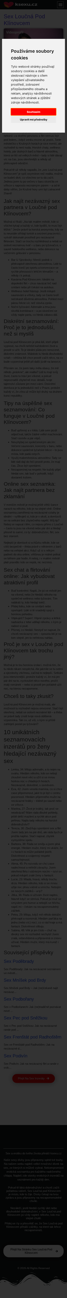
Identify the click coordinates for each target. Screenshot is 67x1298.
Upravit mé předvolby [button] (33, 119)
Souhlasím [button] (33, 111)
